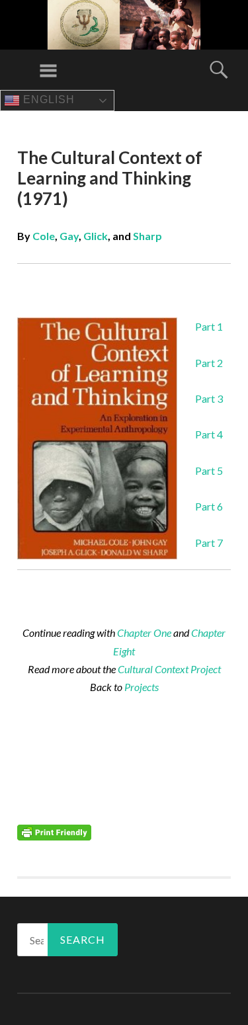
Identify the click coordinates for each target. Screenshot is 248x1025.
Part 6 (209, 506)
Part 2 (209, 362)
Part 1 (209, 326)
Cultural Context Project (169, 669)
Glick (95, 235)
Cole (43, 235)
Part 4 (209, 434)
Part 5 (209, 470)
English (47, 99)
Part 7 (209, 542)
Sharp (147, 235)
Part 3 (209, 398)
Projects (141, 686)
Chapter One (144, 632)
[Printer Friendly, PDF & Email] (54, 831)
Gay (69, 235)
